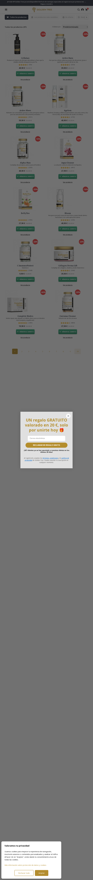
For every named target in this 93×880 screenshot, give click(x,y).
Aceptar (42, 873)
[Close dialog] (68, 416)
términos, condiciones (50, 458)
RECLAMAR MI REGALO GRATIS (46, 445)
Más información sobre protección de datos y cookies (25, 865)
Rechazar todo (24, 873)
